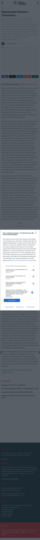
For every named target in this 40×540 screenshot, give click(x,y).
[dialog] (20, 270)
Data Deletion (9, 307)
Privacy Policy (31, 307)
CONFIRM (11, 300)
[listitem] (20, 266)
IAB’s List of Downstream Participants (22, 260)
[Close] (36, 233)
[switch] (32, 270)
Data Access (20, 307)
